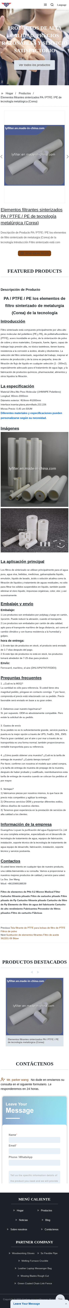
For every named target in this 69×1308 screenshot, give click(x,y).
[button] (45, 5)
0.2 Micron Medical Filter (46, 891)
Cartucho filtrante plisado (15, 896)
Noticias (23, 1220)
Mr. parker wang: (18, 1079)
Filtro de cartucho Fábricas (26, 913)
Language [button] (61, 5)
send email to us (37, 253)
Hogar (9, 93)
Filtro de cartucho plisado (45, 896)
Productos (25, 93)
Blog (47, 1220)
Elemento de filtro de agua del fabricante (31, 904)
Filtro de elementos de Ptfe (16, 891)
